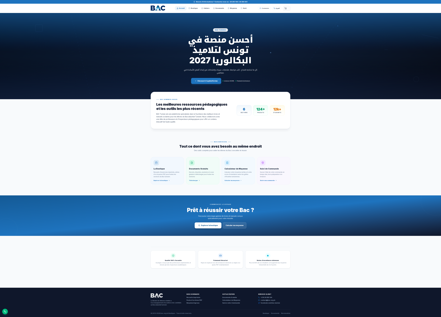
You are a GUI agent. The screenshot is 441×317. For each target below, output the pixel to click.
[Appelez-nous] (5, 311)
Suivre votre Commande (231, 303)
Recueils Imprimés (193, 297)
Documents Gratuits (229, 297)
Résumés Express (193, 303)
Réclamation (285, 313)
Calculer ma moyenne (234, 225)
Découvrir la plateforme (208, 81)
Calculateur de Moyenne (231, 300)
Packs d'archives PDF (194, 300)
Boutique (266, 313)
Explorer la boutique (209, 225)
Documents (275, 313)
